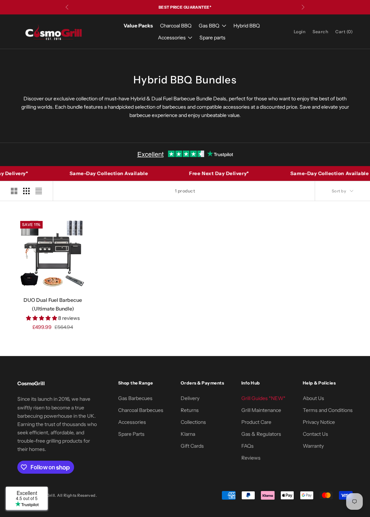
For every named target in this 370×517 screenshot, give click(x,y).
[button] (42, 318)
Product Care (256, 422)
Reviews (251, 458)
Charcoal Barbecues (140, 410)
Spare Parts (131, 434)
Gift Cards (192, 446)
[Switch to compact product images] (38, 191)
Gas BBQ (209, 25)
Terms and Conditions (328, 410)
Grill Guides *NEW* (263, 398)
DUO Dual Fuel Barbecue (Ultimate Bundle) (52, 304)
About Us (313, 398)
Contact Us (315, 434)
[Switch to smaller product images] (26, 191)
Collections (193, 422)
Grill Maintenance (261, 410)
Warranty (313, 446)
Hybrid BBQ (246, 25)
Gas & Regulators (261, 434)
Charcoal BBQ (176, 25)
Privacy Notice (319, 422)
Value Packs (138, 25)
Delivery (190, 398)
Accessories (172, 37)
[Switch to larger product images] (14, 191)
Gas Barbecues (135, 398)
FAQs (247, 446)
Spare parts (212, 37)
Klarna (188, 434)
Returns (190, 410)
